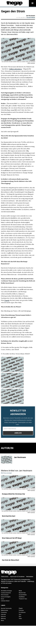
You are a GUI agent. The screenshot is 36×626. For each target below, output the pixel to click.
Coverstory (4, 612)
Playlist (21, 608)
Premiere (21, 610)
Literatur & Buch (5, 600)
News (2, 620)
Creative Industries (6, 592)
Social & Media (31, 17)
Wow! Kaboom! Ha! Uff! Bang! (12, 538)
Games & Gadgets (5, 596)
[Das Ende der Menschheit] (18, 548)
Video (20, 618)
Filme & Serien (5, 594)
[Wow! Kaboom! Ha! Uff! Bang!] (18, 526)
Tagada (6, 300)
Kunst (2, 598)
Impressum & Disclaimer (17, 576)
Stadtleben (22, 596)
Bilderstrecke (4, 610)
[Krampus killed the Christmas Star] (18, 481)
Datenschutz (4, 576)
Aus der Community (6, 608)
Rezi (20, 616)
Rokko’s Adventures (15, 69)
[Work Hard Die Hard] (18, 504)
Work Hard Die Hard (8, 516)
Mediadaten (29, 576)
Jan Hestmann (30, 15)
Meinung (3, 618)
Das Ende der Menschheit (10, 560)
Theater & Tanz (23, 598)
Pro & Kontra (22, 612)
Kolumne (3, 616)
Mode (20, 590)
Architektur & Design (6, 590)
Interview (3, 614)
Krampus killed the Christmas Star (13, 494)
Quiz (20, 614)
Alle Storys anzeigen (6, 473)
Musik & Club (22, 592)
